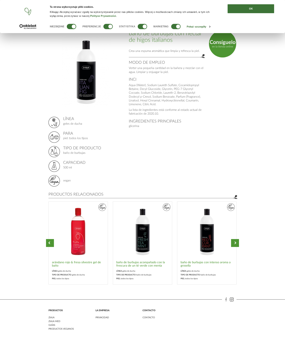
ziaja (51, 317)
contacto (148, 317)
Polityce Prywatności (103, 15)
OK (251, 8)
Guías (51, 325)
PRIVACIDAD (102, 317)
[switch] (108, 26)
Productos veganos (61, 329)
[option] (78, 243)
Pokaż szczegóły (196, 26)
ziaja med (54, 321)
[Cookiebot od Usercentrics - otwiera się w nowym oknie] (28, 26)
